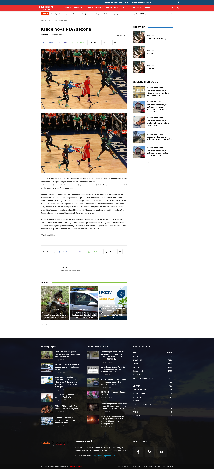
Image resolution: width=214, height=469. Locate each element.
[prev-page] (42, 324)
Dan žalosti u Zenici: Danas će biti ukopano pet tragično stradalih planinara (113, 369)
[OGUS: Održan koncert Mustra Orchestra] (93, 395)
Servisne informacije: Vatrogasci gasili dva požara (160, 138)
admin (45, 35)
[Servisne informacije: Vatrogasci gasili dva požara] (139, 137)
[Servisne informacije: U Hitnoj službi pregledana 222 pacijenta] (139, 92)
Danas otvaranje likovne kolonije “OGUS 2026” (70, 14)
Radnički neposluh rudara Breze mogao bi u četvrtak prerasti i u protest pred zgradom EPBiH (114, 406)
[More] (115, 42)
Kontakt (150, 53)
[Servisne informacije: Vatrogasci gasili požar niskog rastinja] (139, 152)
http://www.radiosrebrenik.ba (70, 270)
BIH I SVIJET (55, 310)
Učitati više (152, 163)
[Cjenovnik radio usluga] (139, 37)
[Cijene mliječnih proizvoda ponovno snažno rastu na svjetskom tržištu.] (47, 421)
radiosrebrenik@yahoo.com (104, 456)
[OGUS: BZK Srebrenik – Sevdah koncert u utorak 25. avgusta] (47, 409)
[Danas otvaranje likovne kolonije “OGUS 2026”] (47, 397)
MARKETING (151, 35)
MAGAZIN (53, 20)
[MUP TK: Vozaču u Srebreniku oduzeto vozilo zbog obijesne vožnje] (84, 303)
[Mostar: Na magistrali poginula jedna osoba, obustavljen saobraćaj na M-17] (93, 382)
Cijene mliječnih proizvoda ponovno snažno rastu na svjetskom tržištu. (66, 420)
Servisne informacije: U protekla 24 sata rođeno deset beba (158, 123)
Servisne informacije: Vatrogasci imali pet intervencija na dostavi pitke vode (157, 108)
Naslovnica (45, 20)
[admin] (50, 269)
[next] (171, 13)
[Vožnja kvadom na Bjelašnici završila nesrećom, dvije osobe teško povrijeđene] (55, 303)
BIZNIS (112, 303)
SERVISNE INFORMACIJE (155, 88)
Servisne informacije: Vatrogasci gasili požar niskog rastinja (157, 153)
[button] (179, 2)
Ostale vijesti (63, 20)
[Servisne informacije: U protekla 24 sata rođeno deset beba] (139, 122)
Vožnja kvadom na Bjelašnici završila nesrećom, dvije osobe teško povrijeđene (55, 315)
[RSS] (178, 7)
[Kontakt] (139, 52)
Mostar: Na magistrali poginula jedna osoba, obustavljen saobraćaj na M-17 (113, 381)
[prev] (167, 13)
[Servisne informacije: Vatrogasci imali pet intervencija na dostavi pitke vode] (139, 107)
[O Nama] (139, 67)
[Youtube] (161, 452)
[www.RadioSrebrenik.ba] (55, 443)
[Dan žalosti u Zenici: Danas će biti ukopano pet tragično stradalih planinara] (93, 370)
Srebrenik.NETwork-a (76, 467)
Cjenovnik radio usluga (157, 38)
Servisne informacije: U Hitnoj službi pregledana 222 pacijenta (158, 93)
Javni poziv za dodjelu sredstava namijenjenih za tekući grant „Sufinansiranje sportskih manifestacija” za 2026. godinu (113, 311)
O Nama (150, 68)
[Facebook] (172, 7)
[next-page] (46, 324)
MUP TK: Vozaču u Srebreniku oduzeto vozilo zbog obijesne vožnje (84, 315)
